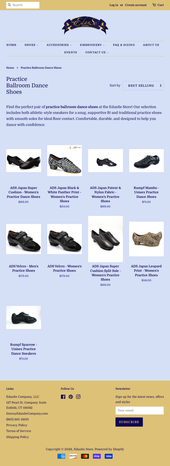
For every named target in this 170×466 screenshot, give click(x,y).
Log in (113, 5)
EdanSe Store (83, 449)
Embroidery (91, 44)
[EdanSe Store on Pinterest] (70, 397)
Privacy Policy (16, 425)
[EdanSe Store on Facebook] (63, 397)
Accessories (58, 44)
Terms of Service (18, 431)
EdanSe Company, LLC (22, 396)
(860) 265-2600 (17, 419)
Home (11, 44)
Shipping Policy (17, 437)
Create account (136, 5)
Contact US (96, 52)
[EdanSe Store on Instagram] (78, 397)
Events (70, 52)
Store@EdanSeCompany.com (27, 413)
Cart (161, 5)
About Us (151, 44)
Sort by (115, 85)
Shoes (30, 44)
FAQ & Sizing (124, 44)
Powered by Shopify (109, 449)
